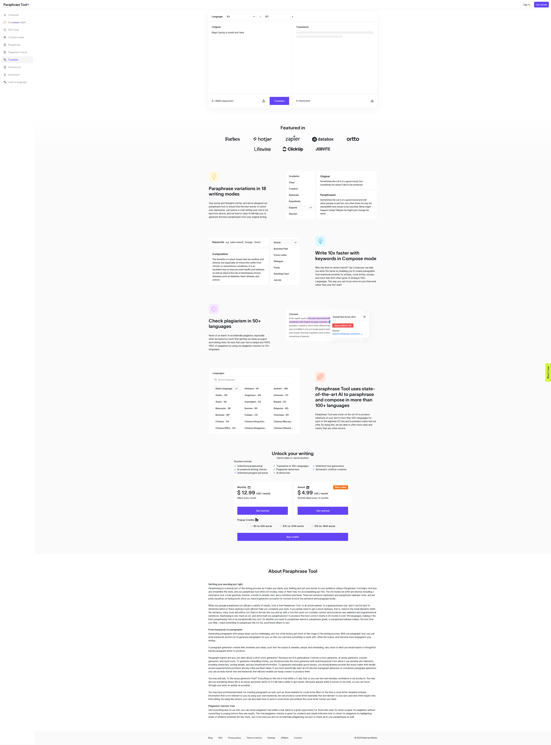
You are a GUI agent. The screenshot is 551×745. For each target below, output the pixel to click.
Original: (216, 27)
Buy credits (293, 537)
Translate (279, 101)
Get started (262, 510)
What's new (547, 371)
